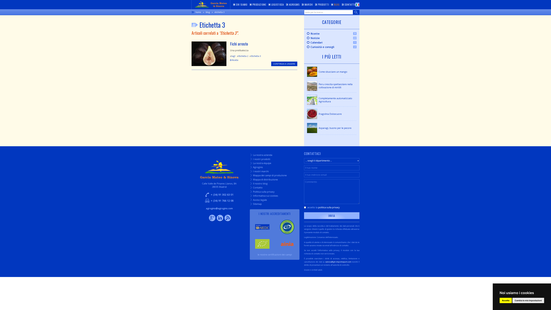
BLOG (336, 4)
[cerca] (356, 12)
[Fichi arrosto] (209, 53)
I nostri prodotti (260, 159)
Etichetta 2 (242, 56)
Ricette (234, 60)
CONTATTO (350, 4)
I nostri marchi (260, 171)
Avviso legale (259, 200)
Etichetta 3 (255, 56)
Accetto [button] (506, 300)
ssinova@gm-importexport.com (338, 262)
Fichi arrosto (239, 44)
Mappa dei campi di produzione (269, 175)
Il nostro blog (259, 183)
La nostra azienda (261, 155)
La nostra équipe (261, 163)
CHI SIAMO (241, 4)
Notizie (330, 38)
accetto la (323, 207)
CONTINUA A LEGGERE (284, 63)
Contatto (257, 187)
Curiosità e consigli (330, 47)
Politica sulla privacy (262, 191)
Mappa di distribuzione (264, 179)
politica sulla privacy (329, 207)
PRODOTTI (323, 4)
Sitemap (256, 204)
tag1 (233, 56)
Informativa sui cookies (264, 195)
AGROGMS (294, 4)
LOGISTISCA (277, 4)
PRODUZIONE (259, 4)
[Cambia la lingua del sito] (357, 5)
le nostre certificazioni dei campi (275, 254)
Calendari (330, 42)
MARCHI (309, 4)
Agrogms (257, 167)
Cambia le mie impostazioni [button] (528, 300)
